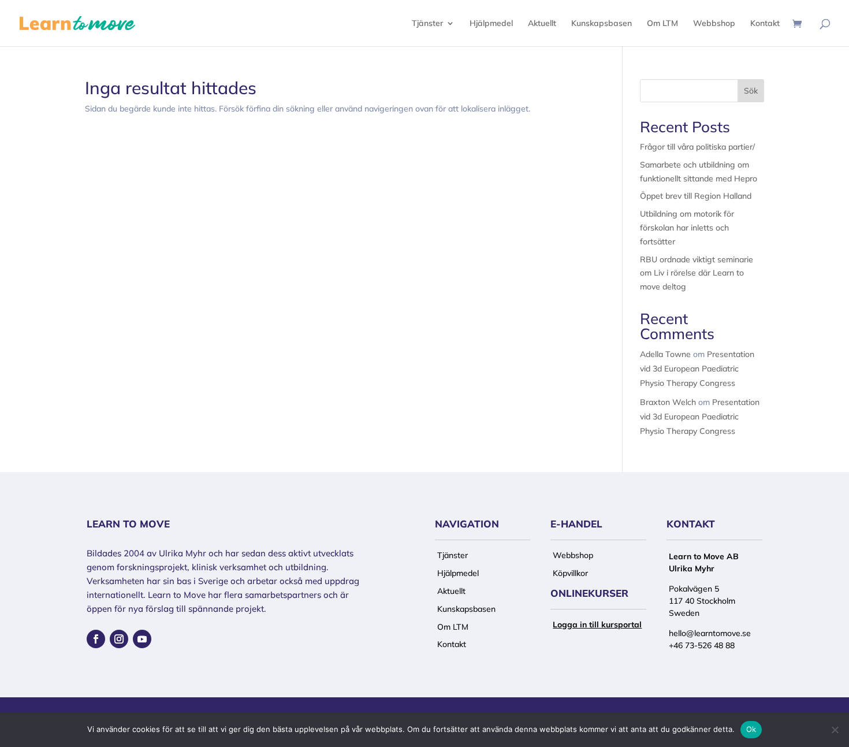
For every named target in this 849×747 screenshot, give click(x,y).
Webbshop (714, 23)
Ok (751, 729)
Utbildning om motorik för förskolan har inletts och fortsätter (687, 228)
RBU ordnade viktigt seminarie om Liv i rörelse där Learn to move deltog (696, 273)
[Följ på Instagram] (119, 639)
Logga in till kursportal (597, 624)
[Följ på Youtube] (142, 639)
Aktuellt (542, 23)
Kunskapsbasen (601, 23)
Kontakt (765, 23)
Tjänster (427, 23)
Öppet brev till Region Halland (695, 196)
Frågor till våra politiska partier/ (697, 147)
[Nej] (834, 729)
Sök (751, 91)
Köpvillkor (570, 573)
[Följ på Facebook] (96, 639)
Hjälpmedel (491, 23)
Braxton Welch (668, 402)
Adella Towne (665, 354)
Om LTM (662, 23)
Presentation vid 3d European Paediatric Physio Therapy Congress (697, 368)
